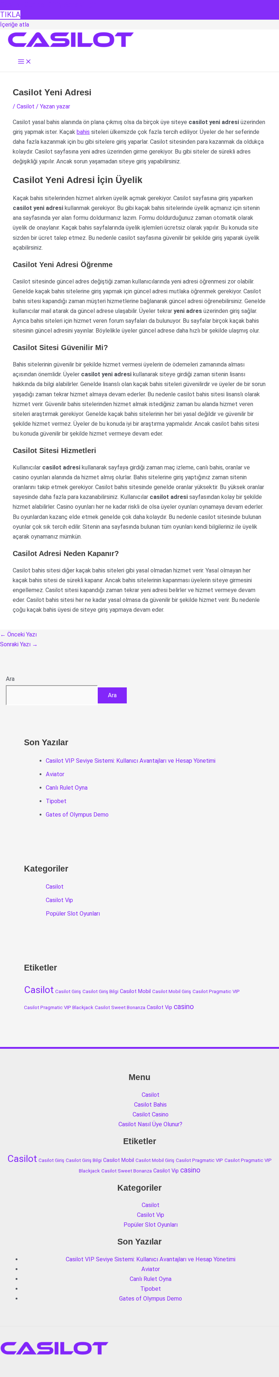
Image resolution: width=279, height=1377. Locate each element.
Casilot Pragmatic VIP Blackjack (58, 1007)
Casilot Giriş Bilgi (100, 991)
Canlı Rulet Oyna (67, 787)
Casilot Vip (59, 900)
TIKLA (10, 14)
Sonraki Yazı (19, 644)
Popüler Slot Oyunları (73, 913)
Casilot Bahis (150, 1104)
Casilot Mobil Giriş (171, 991)
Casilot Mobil (135, 991)
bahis (83, 131)
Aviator (55, 774)
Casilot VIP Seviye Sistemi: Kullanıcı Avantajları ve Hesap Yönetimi (130, 760)
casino (184, 1007)
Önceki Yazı (18, 634)
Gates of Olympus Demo (77, 814)
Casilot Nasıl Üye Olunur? (150, 1124)
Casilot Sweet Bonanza (120, 1007)
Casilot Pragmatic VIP (216, 991)
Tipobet (56, 801)
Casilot (26, 106)
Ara (10, 678)
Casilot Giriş (68, 991)
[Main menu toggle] (24, 62)
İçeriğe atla (14, 24)
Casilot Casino (151, 1114)
